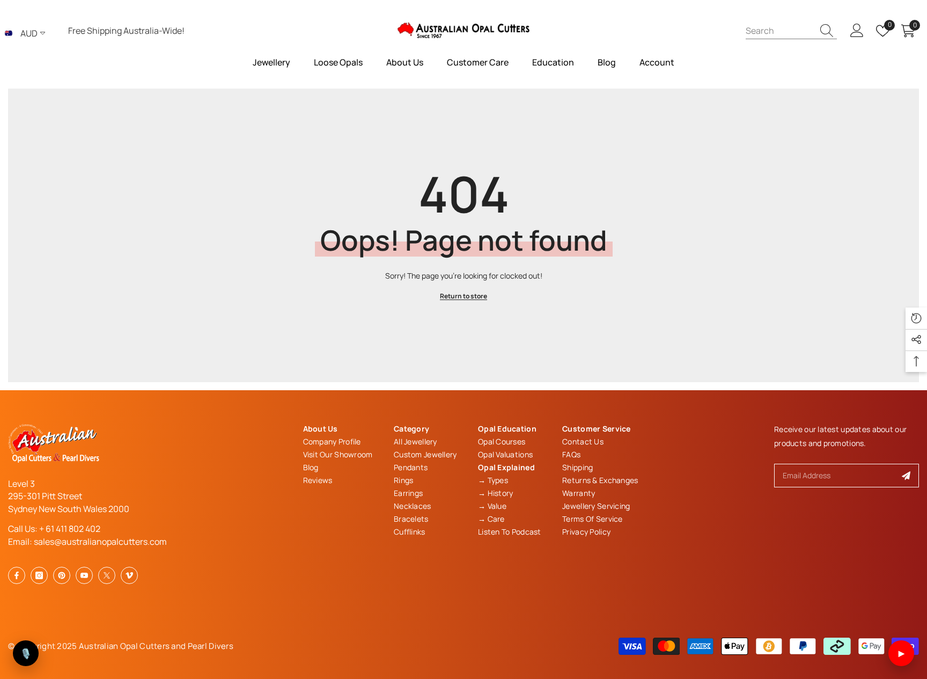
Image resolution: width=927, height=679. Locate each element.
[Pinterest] (61, 575)
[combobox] (779, 30)
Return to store (463, 296)
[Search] (791, 30)
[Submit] (906, 475)
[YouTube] (84, 575)
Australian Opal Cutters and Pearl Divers (156, 646)
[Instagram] (39, 575)
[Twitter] (106, 575)
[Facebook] (16, 575)
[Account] (857, 31)
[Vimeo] (129, 575)
